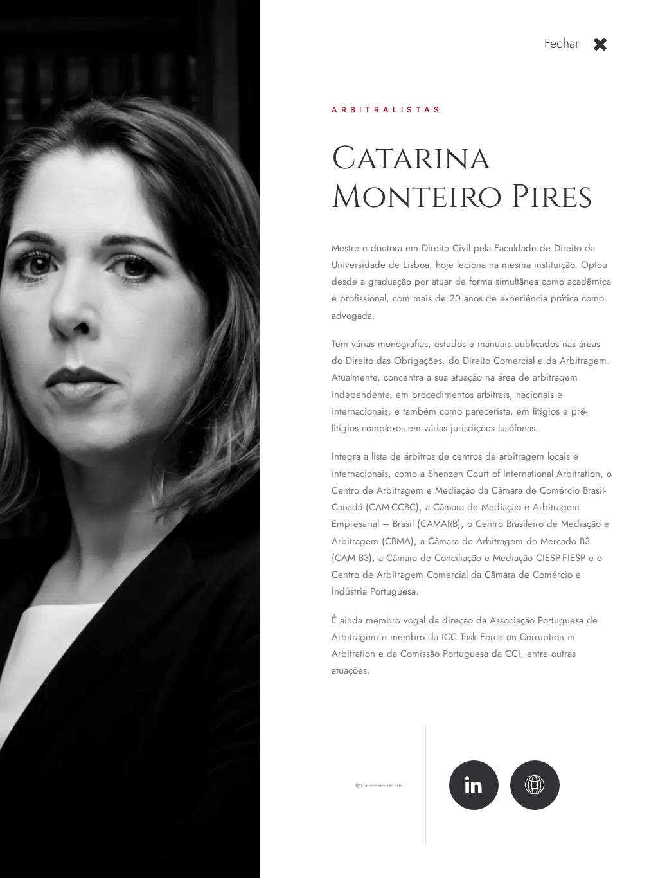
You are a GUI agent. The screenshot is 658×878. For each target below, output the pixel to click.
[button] (600, 49)
